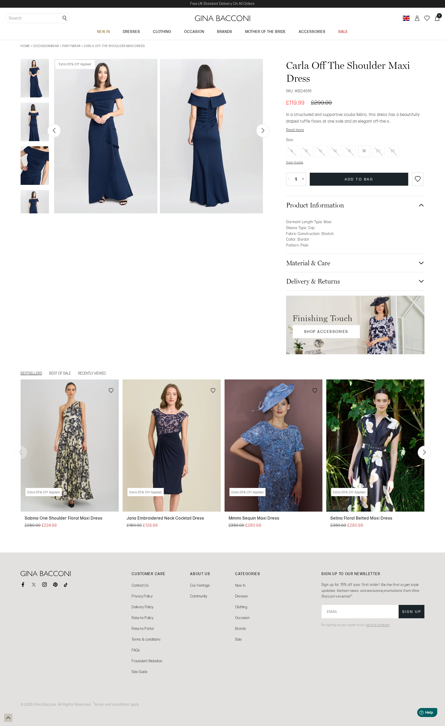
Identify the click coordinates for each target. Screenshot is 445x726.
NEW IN (103, 31)
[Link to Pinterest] (55, 584)
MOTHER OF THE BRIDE (265, 31)
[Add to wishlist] (417, 179)
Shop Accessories (326, 331)
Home (25, 46)
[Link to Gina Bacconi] (222, 18)
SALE (343, 31)
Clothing (241, 607)
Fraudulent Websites (147, 661)
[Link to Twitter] (33, 584)
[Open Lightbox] (105, 136)
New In (240, 585)
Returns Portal (142, 629)
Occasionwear (46, 46)
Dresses (241, 596)
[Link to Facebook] (23, 584)
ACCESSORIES (312, 31)
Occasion (242, 618)
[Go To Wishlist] (427, 18)
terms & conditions (378, 625)
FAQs (136, 650)
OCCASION (194, 31)
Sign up (411, 612)
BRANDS (224, 31)
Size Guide (139, 672)
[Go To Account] (417, 18)
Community (198, 596)
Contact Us (140, 585)
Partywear (71, 46)
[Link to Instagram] (44, 584)
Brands (240, 629)
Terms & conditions (146, 639)
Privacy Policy (142, 596)
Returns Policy (142, 618)
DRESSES (131, 31)
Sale (238, 639)
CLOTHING (162, 31)
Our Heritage (200, 585)
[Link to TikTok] (66, 584)
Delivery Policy (142, 607)
